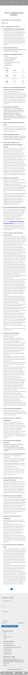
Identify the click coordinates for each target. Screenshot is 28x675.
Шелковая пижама (8, 650)
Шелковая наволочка (8, 643)
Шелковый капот (7, 652)
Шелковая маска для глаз (9, 645)
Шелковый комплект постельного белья (12, 647)
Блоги (5, 638)
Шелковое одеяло (7, 648)
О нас (5, 634)
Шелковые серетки (8, 654)
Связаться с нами (7, 636)
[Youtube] (6, 665)
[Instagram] (8, 665)
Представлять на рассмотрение (9, 626)
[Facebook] (4, 665)
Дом (5, 633)
